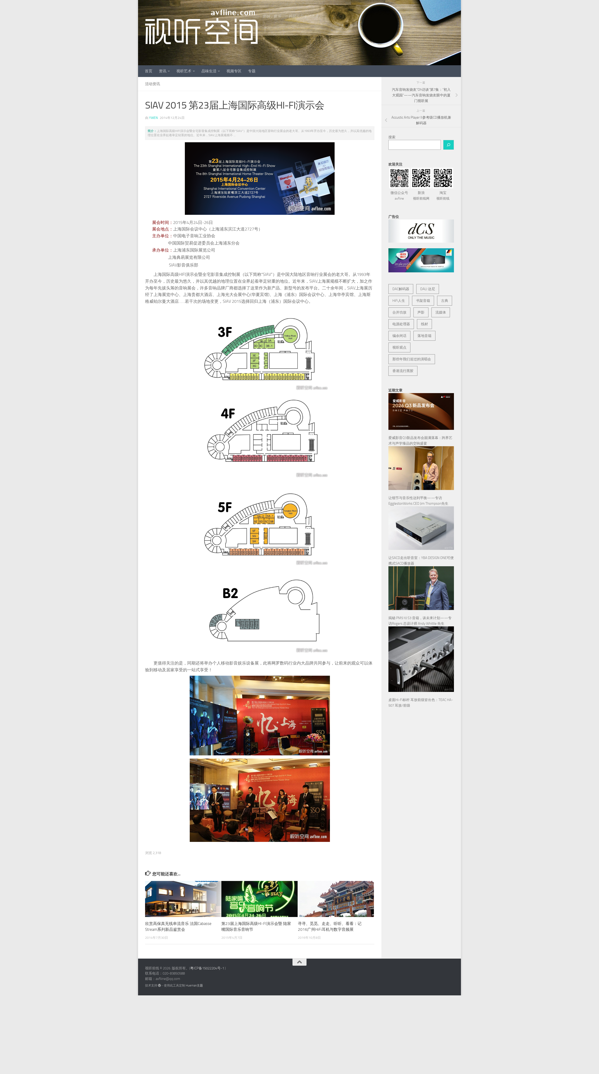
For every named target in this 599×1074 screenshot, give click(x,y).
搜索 (391, 137)
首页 (148, 71)
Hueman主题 (194, 985)
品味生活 (208, 71)
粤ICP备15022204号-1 (207, 968)
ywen (153, 118)
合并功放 (399, 312)
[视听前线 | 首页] (201, 26)
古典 (444, 301)
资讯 (162, 71)
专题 (252, 71)
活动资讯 (152, 84)
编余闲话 (399, 336)
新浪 (421, 196)
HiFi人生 (398, 301)
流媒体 (440, 312)
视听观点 (399, 347)
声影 (420, 312)
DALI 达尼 (427, 289)
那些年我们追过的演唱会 (411, 359)
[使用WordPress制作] (159, 985)
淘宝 (442, 196)
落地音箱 (424, 336)
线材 (424, 324)
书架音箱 (423, 301)
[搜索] (448, 145)
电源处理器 (401, 324)
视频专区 (233, 71)
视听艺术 (183, 71)
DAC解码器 (400, 289)
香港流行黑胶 (402, 371)
